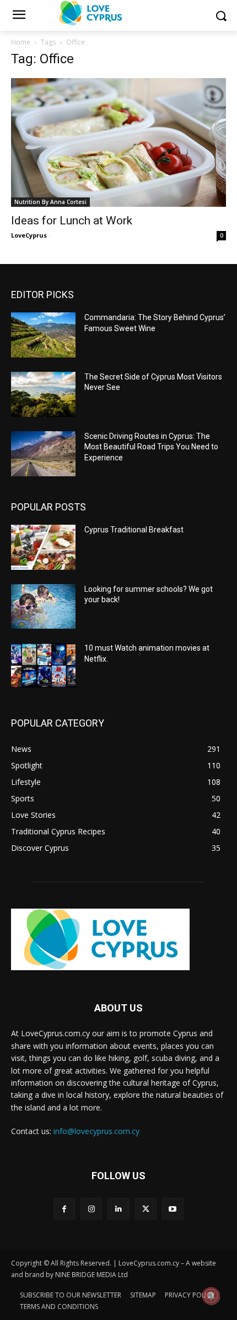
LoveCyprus (29, 235)
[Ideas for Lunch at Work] (118, 142)
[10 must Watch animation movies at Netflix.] (43, 665)
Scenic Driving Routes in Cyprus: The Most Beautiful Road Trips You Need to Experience (151, 447)
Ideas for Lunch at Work (71, 220)
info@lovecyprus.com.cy (96, 1131)
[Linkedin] (118, 1208)
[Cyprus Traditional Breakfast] (43, 547)
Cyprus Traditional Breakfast (134, 529)
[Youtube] (173, 1208)
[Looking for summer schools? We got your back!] (43, 606)
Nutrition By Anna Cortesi (50, 202)
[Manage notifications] (211, 1296)
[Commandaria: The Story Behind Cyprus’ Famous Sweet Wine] (43, 335)
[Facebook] (64, 1208)
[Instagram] (91, 1208)
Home (20, 42)
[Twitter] (146, 1208)
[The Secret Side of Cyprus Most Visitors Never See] (43, 394)
